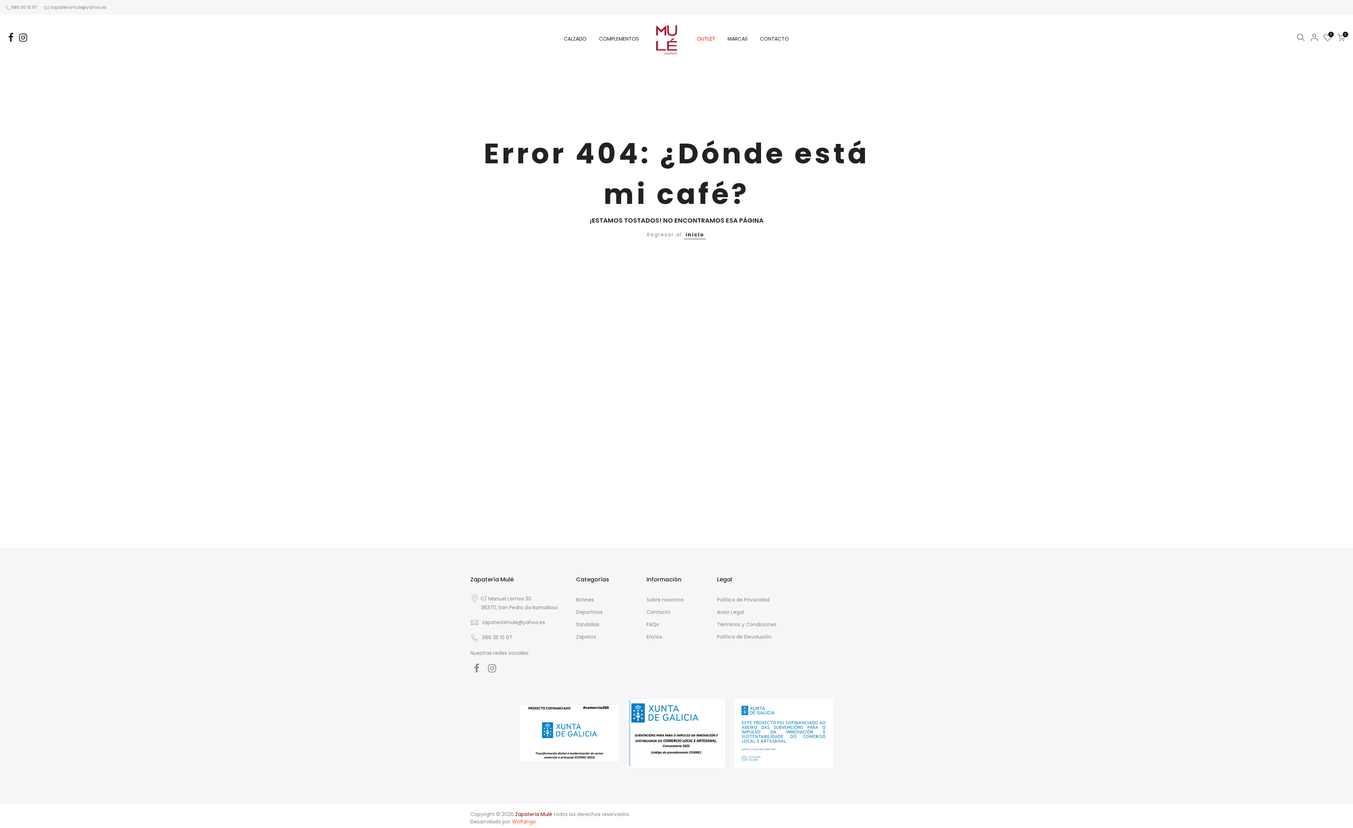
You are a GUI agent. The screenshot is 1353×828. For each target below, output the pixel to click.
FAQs (653, 624)
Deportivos (589, 612)
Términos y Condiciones (747, 624)
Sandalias (587, 624)
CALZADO (575, 38)
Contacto (659, 612)
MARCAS (738, 38)
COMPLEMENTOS (619, 38)
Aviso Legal (730, 612)
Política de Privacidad (743, 599)
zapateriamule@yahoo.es (78, 7)
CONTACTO (774, 38)
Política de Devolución (744, 636)
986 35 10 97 (24, 7)
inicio (695, 234)
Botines (585, 599)
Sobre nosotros (665, 599)
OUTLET (706, 38)
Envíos (654, 636)
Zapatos (586, 636)
